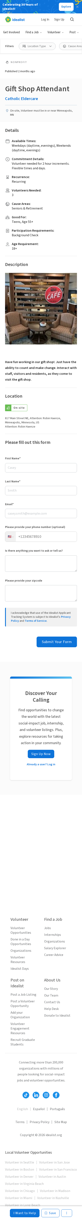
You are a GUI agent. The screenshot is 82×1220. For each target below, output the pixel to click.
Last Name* (12, 481)
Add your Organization (20, 1015)
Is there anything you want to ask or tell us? (34, 551)
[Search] (72, 19)
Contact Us (52, 1002)
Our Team (51, 995)
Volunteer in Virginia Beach (24, 1183)
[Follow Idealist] (25, 1095)
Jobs (47, 928)
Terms (20, 1122)
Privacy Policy (39, 1122)
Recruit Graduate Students (23, 1042)
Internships (52, 934)
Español (39, 1109)
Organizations (21, 950)
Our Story (51, 988)
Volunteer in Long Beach (22, 1205)
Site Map (60, 1122)
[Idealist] (15, 19)
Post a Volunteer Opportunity (23, 1003)
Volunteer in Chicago (20, 1191)
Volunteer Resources (18, 959)
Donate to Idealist (57, 1015)
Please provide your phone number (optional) (35, 527)
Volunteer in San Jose (54, 1162)
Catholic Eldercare (21, 99)
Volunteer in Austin (52, 1176)
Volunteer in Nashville (53, 1198)
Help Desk (51, 1009)
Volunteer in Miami (18, 1198)
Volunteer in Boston (19, 1169)
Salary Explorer (55, 948)
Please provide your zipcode (23, 581)
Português (57, 1109)
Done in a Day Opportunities (21, 941)
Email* (9, 504)
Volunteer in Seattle (19, 1162)
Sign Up (59, 19)
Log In (45, 19)
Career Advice (53, 955)
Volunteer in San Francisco (58, 1169)
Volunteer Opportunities (21, 930)
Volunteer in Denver (19, 1176)
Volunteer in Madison (55, 1191)
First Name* (13, 458)
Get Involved (11, 32)
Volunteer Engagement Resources (20, 1028)
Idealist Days (20, 968)
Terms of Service (36, 621)
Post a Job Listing (23, 994)
